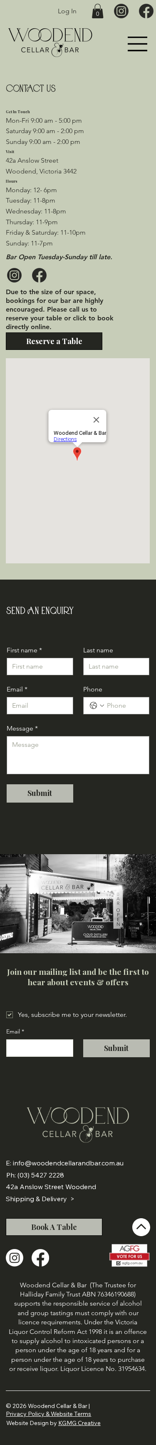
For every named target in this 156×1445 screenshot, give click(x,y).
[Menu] (138, 44)
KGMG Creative (79, 1423)
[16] (146, 11)
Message (22, 728)
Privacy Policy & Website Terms (48, 1414)
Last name (98, 650)
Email (17, 689)
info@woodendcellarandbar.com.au (68, 1163)
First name (24, 650)
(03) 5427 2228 (40, 1175)
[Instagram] (14, 1258)
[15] (121, 11)
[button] (98, 11)
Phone (92, 689)
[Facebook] (40, 1258)
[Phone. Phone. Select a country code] (97, 706)
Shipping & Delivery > (40, 1199)
